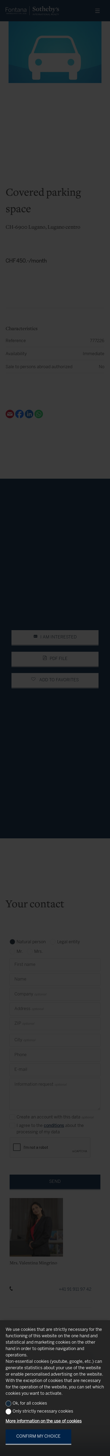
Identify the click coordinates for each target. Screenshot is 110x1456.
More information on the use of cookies (44, 1421)
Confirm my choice (38, 1436)
